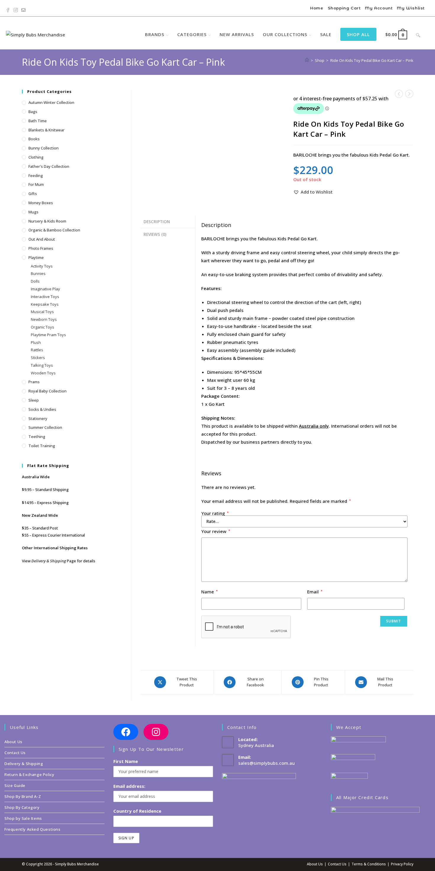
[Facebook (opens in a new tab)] (9, 8)
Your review (215, 531)
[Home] (307, 60)
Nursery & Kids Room (47, 221)
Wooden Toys (43, 373)
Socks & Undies (42, 409)
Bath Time (37, 120)
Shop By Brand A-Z (22, 796)
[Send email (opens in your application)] (23, 8)
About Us (13, 741)
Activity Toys (42, 266)
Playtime (36, 257)
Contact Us (15, 752)
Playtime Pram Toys (48, 334)
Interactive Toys (45, 296)
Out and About (41, 239)
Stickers (38, 357)
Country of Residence (137, 811)
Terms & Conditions (369, 864)
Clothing (36, 157)
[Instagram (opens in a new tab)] (16, 8)
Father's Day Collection (48, 166)
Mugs (33, 212)
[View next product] (409, 94)
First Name (125, 761)
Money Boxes (40, 202)
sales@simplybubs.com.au (266, 763)
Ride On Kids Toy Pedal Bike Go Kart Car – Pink (371, 60)
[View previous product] (399, 94)
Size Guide (14, 785)
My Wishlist (411, 8)
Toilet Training (41, 445)
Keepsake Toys (45, 304)
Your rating (215, 513)
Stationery (37, 418)
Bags (32, 111)
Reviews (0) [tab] (155, 234)
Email (315, 592)
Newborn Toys (44, 319)
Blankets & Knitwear (46, 130)
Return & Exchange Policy (29, 774)
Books (34, 138)
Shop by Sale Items (23, 818)
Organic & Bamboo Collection (54, 230)
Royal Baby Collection (47, 391)
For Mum (36, 184)
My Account (378, 8)
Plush (36, 342)
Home (316, 8)
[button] (313, 192)
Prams (34, 381)
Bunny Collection (43, 148)
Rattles (37, 349)
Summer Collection (45, 427)
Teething (36, 436)
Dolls (35, 281)
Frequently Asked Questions (32, 829)
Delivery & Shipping (48, 561)
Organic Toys (42, 327)
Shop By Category (22, 807)
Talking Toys (42, 365)
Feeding (35, 175)
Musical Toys (42, 311)
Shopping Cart (344, 8)
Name (209, 592)
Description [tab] (157, 221)
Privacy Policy (402, 864)
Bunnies (38, 273)
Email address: (129, 786)
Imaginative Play (45, 289)
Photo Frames (40, 248)
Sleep (33, 400)
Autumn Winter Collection (51, 102)
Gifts (32, 193)
